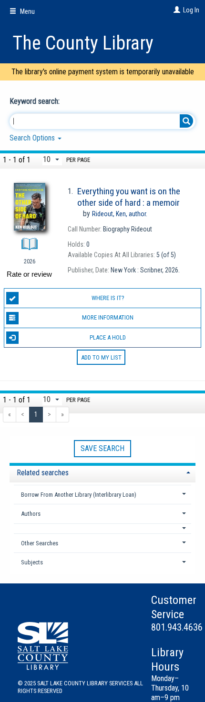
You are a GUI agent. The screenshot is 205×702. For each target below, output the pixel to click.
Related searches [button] (43, 472)
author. (119, 214)
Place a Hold (108, 337)
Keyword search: (36, 101)
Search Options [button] (33, 137)
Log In (191, 10)
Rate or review (29, 274)
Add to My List (101, 357)
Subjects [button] (32, 562)
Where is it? (108, 297)
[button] (103, 528)
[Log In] (175, 10)
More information (107, 317)
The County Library (83, 43)
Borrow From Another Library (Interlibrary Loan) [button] (78, 494)
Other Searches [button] (39, 543)
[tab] (102, 471)
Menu (27, 11)
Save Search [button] (102, 448)
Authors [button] (31, 513)
